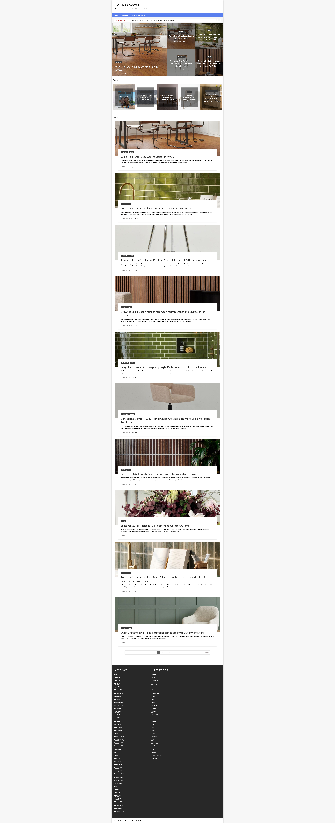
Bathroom (143, 91)
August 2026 (118, 674)
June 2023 (117, 792)
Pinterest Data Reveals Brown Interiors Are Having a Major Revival (159, 474)
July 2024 (117, 752)
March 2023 (118, 802)
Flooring (118, 62)
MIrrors (154, 724)
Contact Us (125, 15)
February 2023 (118, 805)
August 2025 (118, 711)
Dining (153, 696)
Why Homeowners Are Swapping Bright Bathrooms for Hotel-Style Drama (153, 20)
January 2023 (118, 808)
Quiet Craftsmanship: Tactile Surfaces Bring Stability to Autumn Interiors (162, 632)
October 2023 (118, 780)
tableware (155, 743)
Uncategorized (156, 755)
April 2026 (117, 687)
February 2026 (118, 693)
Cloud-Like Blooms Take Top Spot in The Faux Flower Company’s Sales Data (167, 98)
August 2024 (118, 749)
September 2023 (119, 783)
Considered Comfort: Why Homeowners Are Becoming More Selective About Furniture (165, 420)
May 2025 (117, 721)
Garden (154, 708)
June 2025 (117, 718)
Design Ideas (208, 93)
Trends (170, 91)
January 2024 (118, 771)
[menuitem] (116, 15)
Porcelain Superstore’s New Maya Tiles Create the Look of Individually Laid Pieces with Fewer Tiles (163, 579)
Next (206, 652)
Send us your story (139, 15)
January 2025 (118, 733)
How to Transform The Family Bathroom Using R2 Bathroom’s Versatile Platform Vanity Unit (146, 98)
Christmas (187, 93)
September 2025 (119, 708)
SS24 (153, 739)
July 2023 (117, 789)
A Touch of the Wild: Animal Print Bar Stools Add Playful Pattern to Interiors (181, 63)
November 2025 (119, 702)
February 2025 (118, 730)
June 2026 (117, 680)
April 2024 (117, 761)
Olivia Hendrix (118, 73)
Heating (154, 711)
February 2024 (118, 767)
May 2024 (117, 758)
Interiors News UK (129, 5)
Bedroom (154, 683)
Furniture (181, 56)
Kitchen (154, 718)
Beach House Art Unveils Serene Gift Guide (189, 98)
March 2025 (118, 727)
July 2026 (117, 677)
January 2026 (118, 696)
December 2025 (119, 699)
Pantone (154, 736)
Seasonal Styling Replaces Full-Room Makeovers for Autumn (155, 525)
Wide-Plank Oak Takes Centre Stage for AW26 (137, 68)
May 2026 (117, 683)
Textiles (154, 746)
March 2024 (118, 764)
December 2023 (119, 774)
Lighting (154, 721)
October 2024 (118, 743)
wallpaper (154, 758)
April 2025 (117, 724)
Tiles (129, 203)
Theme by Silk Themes (147, 820)
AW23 (153, 677)
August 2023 (118, 786)
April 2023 (117, 799)
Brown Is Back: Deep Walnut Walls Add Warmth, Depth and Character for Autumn (209, 63)
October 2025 (118, 705)
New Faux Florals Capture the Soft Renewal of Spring (211, 98)
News (116, 15)
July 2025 (117, 715)
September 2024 (119, 746)
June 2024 (117, 755)
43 (169, 652)
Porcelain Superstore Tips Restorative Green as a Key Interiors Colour (209, 37)
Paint (153, 733)
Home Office (155, 715)
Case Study (155, 687)
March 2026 (118, 690)
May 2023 (117, 795)
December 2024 (119, 736)
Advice (154, 674)
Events (154, 699)
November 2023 (119, 777)
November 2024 (119, 739)
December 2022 (119, 811)
